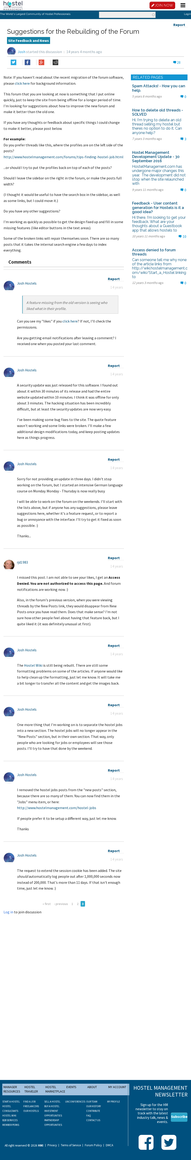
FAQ (88, 1115)
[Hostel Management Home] (13, 5)
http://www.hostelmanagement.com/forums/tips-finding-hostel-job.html (63, 157)
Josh (21, 51)
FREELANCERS (31, 1106)
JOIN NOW (164, 5)
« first (47, 904)
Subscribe (179, 1116)
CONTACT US (93, 1120)
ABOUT (92, 1087)
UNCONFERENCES (75, 1101)
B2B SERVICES (9, 1120)
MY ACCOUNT (117, 1087)
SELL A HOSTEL (52, 1101)
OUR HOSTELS (31, 1111)
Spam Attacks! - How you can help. (158, 88)
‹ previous (61, 904)
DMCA (109, 1145)
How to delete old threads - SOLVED (157, 112)
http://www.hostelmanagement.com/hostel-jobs (56, 807)
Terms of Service (71, 1145)
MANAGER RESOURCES (11, 1089)
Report (179, 24)
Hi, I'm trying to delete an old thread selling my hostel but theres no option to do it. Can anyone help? (157, 126)
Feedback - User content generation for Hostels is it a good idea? (158, 207)
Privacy (52, 1145)
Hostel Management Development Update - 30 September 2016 (156, 156)
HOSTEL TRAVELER (31, 1089)
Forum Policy (93, 1145)
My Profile (113, 1101)
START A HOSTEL (11, 1101)
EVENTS (71, 1087)
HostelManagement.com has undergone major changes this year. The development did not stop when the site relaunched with (159, 175)
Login (187, 14)
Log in (8, 912)
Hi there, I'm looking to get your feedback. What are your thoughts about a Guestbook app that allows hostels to (159, 223)
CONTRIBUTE (93, 1111)
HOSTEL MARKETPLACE (55, 1089)
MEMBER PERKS (10, 1124)
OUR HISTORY (93, 1106)
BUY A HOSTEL (51, 1106)
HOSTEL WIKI (9, 1115)
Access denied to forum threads (154, 252)
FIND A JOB (29, 1101)
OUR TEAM (91, 1101)
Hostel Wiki (33, 665)
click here (22, 83)
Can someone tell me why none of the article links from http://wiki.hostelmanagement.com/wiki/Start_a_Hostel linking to (160, 268)
